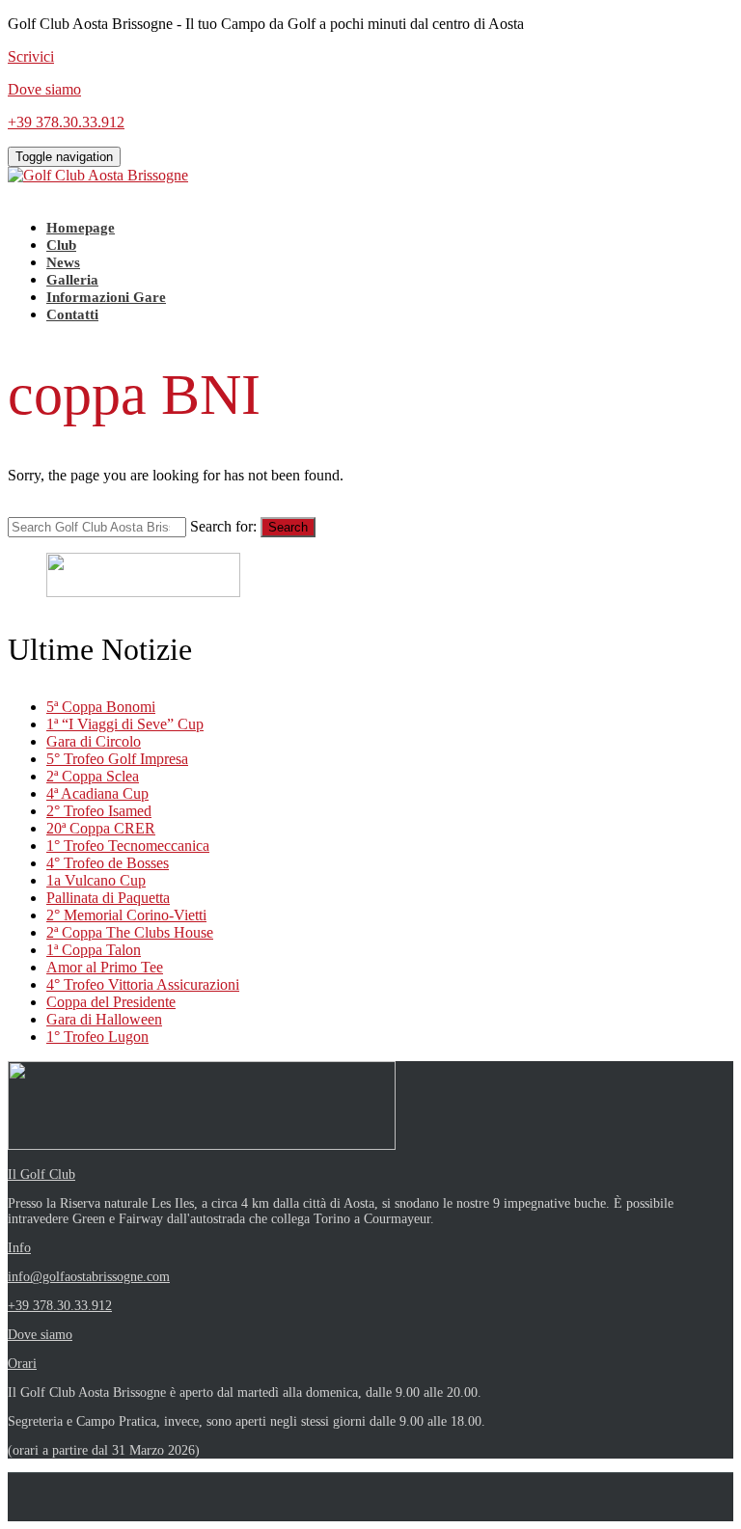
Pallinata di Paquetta (108, 897)
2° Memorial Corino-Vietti (126, 915)
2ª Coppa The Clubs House (129, 932)
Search (288, 527)
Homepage (80, 227)
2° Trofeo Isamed (98, 811)
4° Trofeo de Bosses (107, 863)
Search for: (223, 526)
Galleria (72, 279)
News (63, 262)
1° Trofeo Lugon (97, 1036)
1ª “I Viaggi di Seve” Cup (125, 724)
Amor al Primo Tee (104, 967)
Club (61, 245)
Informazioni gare (106, 297)
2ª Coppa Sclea (92, 776)
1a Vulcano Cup (96, 880)
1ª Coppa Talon (93, 950)
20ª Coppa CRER (100, 828)
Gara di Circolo (93, 741)
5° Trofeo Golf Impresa (117, 759)
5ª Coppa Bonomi (100, 706)
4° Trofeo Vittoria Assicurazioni (142, 984)
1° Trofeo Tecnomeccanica (127, 845)
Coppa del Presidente (111, 1002)
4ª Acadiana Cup (97, 793)
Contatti (72, 314)
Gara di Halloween (104, 1019)
